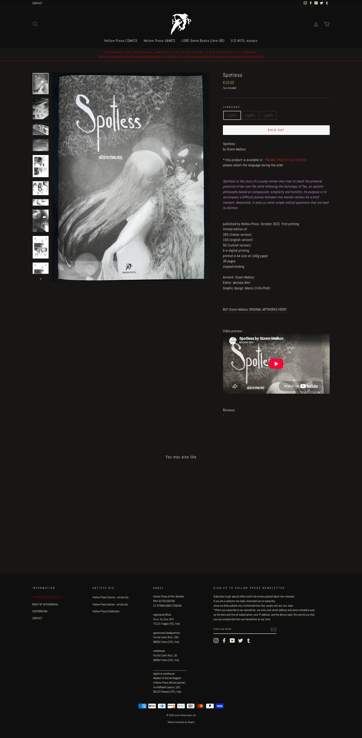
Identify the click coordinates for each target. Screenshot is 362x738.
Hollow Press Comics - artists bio (110, 597)
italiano (232, 115)
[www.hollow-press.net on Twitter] (240, 640)
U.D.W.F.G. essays (244, 40)
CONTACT (37, 3)
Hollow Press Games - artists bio (110, 604)
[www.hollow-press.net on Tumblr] (248, 640)
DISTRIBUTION (39, 611)
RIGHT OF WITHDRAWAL (45, 604)
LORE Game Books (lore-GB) (203, 40)
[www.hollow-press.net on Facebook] (224, 640)
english (250, 115)
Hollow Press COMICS (120, 40)
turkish (268, 115)
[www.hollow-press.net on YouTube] (232, 640)
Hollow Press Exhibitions (106, 611)
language (231, 107)
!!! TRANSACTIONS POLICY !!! (47, 597)
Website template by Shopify (181, 722)
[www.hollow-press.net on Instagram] (215, 640)
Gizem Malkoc (244, 277)
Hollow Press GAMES (159, 40)
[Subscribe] (273, 629)
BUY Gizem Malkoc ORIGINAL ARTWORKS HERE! (255, 309)
